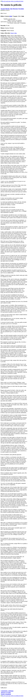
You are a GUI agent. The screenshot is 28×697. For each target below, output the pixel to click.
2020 (10, 16)
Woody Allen (13, 33)
